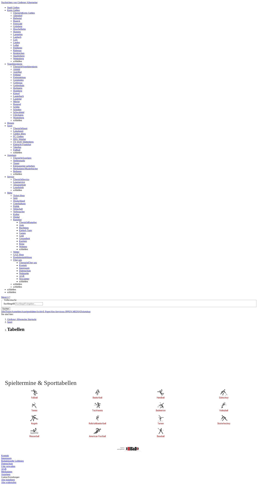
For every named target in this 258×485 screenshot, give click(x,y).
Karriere (23, 241)
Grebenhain (18, 85)
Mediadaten (6, 471)
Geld (21, 236)
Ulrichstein (18, 115)
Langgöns (18, 34)
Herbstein (17, 88)
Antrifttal (17, 72)
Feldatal (17, 74)
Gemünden (18, 80)
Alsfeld (16, 69)
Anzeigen (5, 474)
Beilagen (17, 171)
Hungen (17, 31)
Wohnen (23, 246)
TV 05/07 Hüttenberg (23, 142)
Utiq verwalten (8, 466)
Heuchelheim (19, 29)
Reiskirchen (18, 53)
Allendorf (17, 15)
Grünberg (17, 26)
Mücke (16, 101)
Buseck (16, 21)
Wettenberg (18, 58)
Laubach (17, 37)
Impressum (24, 268)
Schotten (17, 109)
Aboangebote (19, 184)
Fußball (16, 150)
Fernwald (17, 23)
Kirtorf (16, 93)
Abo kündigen (8, 479)
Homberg (17, 91)
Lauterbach (18, 96)
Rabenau (17, 50)
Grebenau (17, 82)
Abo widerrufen (8, 482)
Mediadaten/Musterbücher (25, 168)
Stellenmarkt (19, 160)
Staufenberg (18, 56)
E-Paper (46, 311)
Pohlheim (17, 48)
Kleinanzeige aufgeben (24, 166)
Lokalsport (18, 131)
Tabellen (17, 147)
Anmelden (16, 311)
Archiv (39, 311)
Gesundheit (24, 238)
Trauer (16, 163)
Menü (4, 297)
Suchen (5, 309)
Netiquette (24, 273)
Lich (15, 39)
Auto (21, 225)
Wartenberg (18, 117)
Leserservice (19, 182)
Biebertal (17, 18)
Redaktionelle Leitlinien (12, 461)
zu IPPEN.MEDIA (71, 311)
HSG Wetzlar (19, 139)
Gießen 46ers (19, 133)
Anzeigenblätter (28, 311)
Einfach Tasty (25, 230)
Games (22, 233)
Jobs (3, 311)
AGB (21, 276)
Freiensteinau (19, 77)
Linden (16, 42)
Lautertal (17, 99)
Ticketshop (85, 311)
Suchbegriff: (9, 303)
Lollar (16, 45)
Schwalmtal (18, 112)
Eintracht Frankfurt (22, 144)
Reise (21, 244)
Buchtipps (24, 227)
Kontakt (23, 265)
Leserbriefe (18, 187)
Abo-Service (56, 311)
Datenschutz (25, 270)
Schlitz (16, 107)
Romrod (17, 104)
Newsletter (24, 278)
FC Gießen (18, 136)
